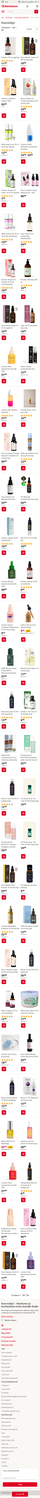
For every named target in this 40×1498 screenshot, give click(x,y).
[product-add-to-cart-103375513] (23, 297)
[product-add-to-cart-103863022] (4, 1200)
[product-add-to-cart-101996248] (4, 553)
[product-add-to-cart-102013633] (23, 115)
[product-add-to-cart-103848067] (23, 770)
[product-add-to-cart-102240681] (23, 424)
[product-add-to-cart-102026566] (4, 1112)
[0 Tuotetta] (37, 6)
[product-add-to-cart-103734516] (23, 205)
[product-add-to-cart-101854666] (4, 205)
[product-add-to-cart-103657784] (23, 813)
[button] (26, 2)
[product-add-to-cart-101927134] (4, 770)
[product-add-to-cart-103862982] (4, 381)
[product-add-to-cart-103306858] (4, 1286)
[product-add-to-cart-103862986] (4, 596)
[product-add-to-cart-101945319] (23, 726)
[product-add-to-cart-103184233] (4, 982)
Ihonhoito (9, 17)
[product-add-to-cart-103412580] (23, 509)
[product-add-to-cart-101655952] (23, 1025)
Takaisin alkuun (10, 1320)
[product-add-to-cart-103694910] (23, 1112)
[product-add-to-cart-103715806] (23, 941)
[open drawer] (3, 11)
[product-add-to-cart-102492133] (23, 468)
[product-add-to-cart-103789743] (4, 509)
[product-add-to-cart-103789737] (23, 1069)
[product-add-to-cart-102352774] (4, 1025)
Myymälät (5, 1333)
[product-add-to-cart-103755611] (4, 639)
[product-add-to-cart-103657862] (23, 856)
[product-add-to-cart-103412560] (23, 897)
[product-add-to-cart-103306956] (4, 338)
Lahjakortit (6, 1329)
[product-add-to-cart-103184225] (23, 1243)
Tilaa (20, 1484)
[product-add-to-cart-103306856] (23, 70)
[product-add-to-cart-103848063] (4, 856)
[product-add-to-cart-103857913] (4, 115)
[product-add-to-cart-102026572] (23, 982)
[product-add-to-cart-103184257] (4, 468)
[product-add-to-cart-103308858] (23, 1154)
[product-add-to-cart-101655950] (4, 161)
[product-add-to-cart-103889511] (23, 381)
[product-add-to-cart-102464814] (23, 1200)
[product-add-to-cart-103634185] (4, 1154)
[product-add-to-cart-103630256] (23, 251)
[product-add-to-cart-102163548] (4, 1069)
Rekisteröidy (7, 1345)
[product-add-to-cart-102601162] (23, 553)
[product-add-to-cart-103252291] (23, 338)
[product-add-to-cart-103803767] (4, 683)
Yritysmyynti (7, 1337)
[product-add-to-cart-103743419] (23, 639)
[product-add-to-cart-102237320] (4, 424)
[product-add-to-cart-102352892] (23, 161)
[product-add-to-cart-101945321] (4, 70)
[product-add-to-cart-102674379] (23, 683)
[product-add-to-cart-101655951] (4, 251)
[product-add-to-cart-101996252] (23, 596)
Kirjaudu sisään (8, 1341)
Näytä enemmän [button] (7, 1316)
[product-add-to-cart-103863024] (23, 1286)
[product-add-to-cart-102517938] (4, 941)
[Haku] (36, 11)
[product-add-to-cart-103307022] (4, 897)
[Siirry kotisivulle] (10, 6)
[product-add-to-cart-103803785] (4, 1243)
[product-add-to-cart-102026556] (4, 726)
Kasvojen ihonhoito (22, 17)
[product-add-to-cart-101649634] (4, 297)
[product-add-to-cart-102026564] (4, 813)
